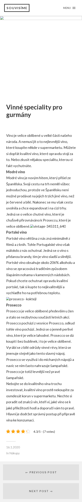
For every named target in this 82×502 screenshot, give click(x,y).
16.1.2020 (13, 447)
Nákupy (14, 453)
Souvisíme (17, 8)
